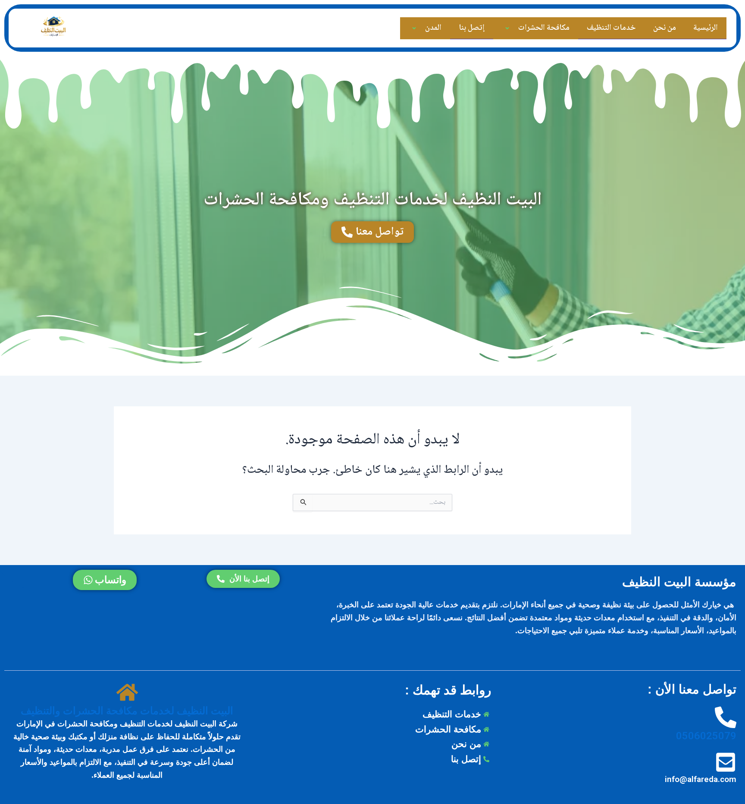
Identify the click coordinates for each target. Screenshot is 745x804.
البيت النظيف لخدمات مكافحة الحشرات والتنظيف (127, 711)
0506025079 (706, 736)
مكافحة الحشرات (544, 28)
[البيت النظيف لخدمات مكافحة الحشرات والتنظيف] (127, 693)
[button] (517, 28)
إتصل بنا (472, 28)
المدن (433, 28)
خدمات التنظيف (611, 28)
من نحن (664, 28)
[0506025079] (725, 718)
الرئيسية (705, 28)
